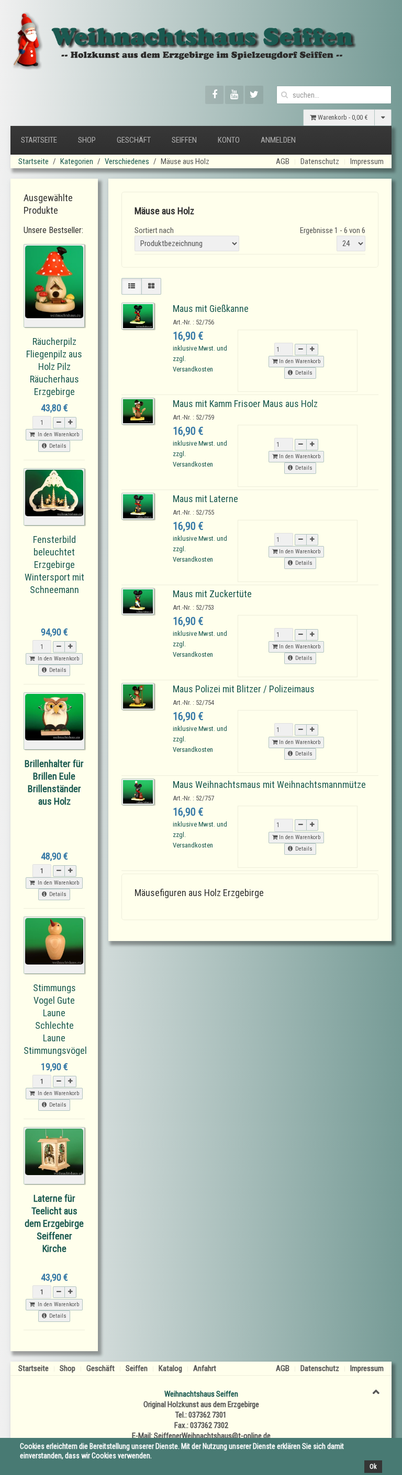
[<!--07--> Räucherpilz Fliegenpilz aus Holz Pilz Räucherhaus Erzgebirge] (54, 285)
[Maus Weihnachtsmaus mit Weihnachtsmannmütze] (138, 791)
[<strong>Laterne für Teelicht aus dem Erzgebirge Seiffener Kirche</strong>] (54, 1155)
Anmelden (278, 140)
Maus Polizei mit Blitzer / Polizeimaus (244, 688)
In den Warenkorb (298, 361)
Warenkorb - (342, 117)
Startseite (39, 140)
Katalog (170, 1368)
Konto (229, 140)
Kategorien (76, 161)
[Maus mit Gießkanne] (138, 315)
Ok (373, 1466)
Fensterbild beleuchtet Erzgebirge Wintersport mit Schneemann (54, 564)
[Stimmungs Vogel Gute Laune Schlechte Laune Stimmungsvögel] (54, 944)
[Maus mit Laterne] (138, 505)
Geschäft (134, 140)
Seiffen (184, 140)
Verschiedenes (127, 161)
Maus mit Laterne (205, 498)
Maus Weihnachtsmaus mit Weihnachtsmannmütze (269, 784)
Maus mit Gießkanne (211, 308)
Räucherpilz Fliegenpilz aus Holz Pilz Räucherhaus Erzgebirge (54, 366)
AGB (282, 161)
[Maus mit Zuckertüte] (138, 601)
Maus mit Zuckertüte (212, 593)
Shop (87, 140)
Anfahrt (204, 1368)
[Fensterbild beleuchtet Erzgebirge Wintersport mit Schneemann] (54, 496)
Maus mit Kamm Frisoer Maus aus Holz (245, 403)
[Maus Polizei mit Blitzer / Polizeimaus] (138, 696)
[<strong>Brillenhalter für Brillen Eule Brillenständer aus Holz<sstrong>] (54, 720)
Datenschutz (319, 161)
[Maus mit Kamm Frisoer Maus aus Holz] (138, 410)
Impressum (367, 161)
